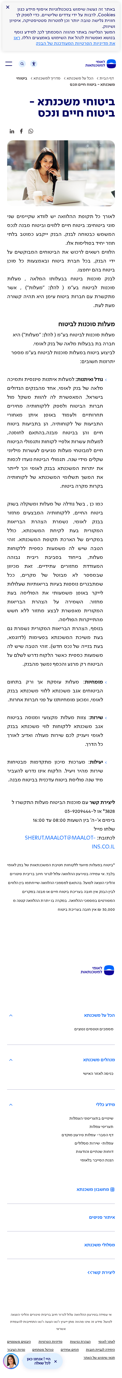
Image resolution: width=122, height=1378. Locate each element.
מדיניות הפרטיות (50, 1342)
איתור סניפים (102, 1217)
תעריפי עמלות (101, 1127)
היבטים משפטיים (19, 1342)
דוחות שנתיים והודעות (94, 1152)
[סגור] (55, 1361)
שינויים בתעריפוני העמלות (91, 1118)
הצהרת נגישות (80, 1342)
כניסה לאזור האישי (98, 1074)
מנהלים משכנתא (99, 1060)
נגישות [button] (31, 65)
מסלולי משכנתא (99, 1245)
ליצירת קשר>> (101, 1272)
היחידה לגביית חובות (100, 1350)
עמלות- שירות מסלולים (94, 1143)
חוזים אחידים (70, 1350)
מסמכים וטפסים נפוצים (93, 1029)
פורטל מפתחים (43, 1350)
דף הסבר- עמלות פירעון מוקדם (87, 1135)
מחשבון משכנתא (93, 1189)
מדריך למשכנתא (46, 78)
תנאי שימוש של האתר (99, 1358)
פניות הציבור (16, 1350)
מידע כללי (105, 1104)
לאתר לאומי (106, 1342)
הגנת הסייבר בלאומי (96, 1160)
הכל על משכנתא (80, 78)
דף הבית (106, 78)
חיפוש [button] (22, 63)
